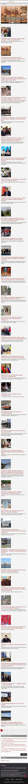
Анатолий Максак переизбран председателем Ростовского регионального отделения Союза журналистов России (13, 665)
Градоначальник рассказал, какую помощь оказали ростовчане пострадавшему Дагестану (14, 338)
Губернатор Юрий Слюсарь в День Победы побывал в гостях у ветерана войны (13, 39)
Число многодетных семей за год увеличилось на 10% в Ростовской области (14, 180)
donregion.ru (12, 774)
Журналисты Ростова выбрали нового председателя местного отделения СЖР (12, 723)
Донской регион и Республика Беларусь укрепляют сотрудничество (12, 375)
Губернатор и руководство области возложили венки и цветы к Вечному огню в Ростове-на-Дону (14, 119)
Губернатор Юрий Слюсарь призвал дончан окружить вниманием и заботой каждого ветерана (13, 199)
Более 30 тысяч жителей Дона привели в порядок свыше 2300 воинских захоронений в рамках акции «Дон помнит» (14, 18)
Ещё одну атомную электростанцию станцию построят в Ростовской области (13, 570)
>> (14, 730)
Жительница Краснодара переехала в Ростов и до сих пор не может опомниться (13, 607)
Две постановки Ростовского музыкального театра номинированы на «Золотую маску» (13, 279)
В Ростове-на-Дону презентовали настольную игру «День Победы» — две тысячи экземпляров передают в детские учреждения (13, 99)
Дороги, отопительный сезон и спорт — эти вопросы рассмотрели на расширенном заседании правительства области (13, 139)
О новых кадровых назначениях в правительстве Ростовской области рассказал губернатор (13, 531)
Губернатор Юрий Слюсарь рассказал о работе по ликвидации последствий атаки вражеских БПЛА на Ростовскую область (12, 472)
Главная (7, 779)
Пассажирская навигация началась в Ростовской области (11, 412)
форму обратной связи (21, 767)
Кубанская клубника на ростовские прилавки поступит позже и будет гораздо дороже (13, 627)
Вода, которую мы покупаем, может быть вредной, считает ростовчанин (12, 511)
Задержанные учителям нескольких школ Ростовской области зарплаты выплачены (12, 357)
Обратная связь (19, 779)
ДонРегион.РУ (20, 782)
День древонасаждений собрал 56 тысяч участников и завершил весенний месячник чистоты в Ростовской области (13, 220)
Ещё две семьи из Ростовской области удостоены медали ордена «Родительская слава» (12, 452)
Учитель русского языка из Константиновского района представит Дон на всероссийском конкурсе (13, 159)
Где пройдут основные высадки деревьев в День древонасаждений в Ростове (13, 298)
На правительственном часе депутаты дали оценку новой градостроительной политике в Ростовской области (13, 589)
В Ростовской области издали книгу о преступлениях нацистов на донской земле (13, 58)
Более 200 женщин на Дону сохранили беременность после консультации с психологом (11, 318)
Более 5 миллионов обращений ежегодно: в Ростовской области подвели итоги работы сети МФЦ (13, 259)
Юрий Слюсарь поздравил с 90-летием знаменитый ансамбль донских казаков (12, 239)
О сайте (12, 779)
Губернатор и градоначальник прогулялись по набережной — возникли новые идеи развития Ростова (14, 551)
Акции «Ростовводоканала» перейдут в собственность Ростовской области (12, 492)
